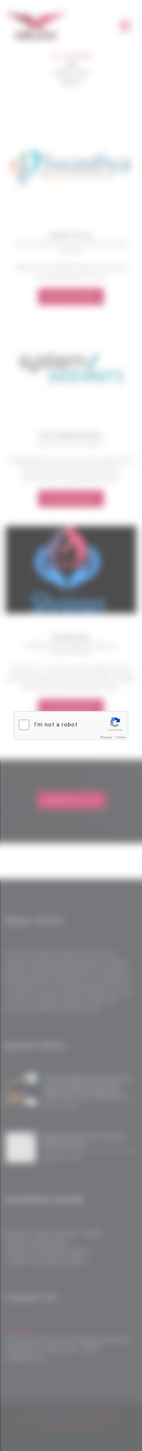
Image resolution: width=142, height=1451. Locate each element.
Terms (120, 737)
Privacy (106, 737)
